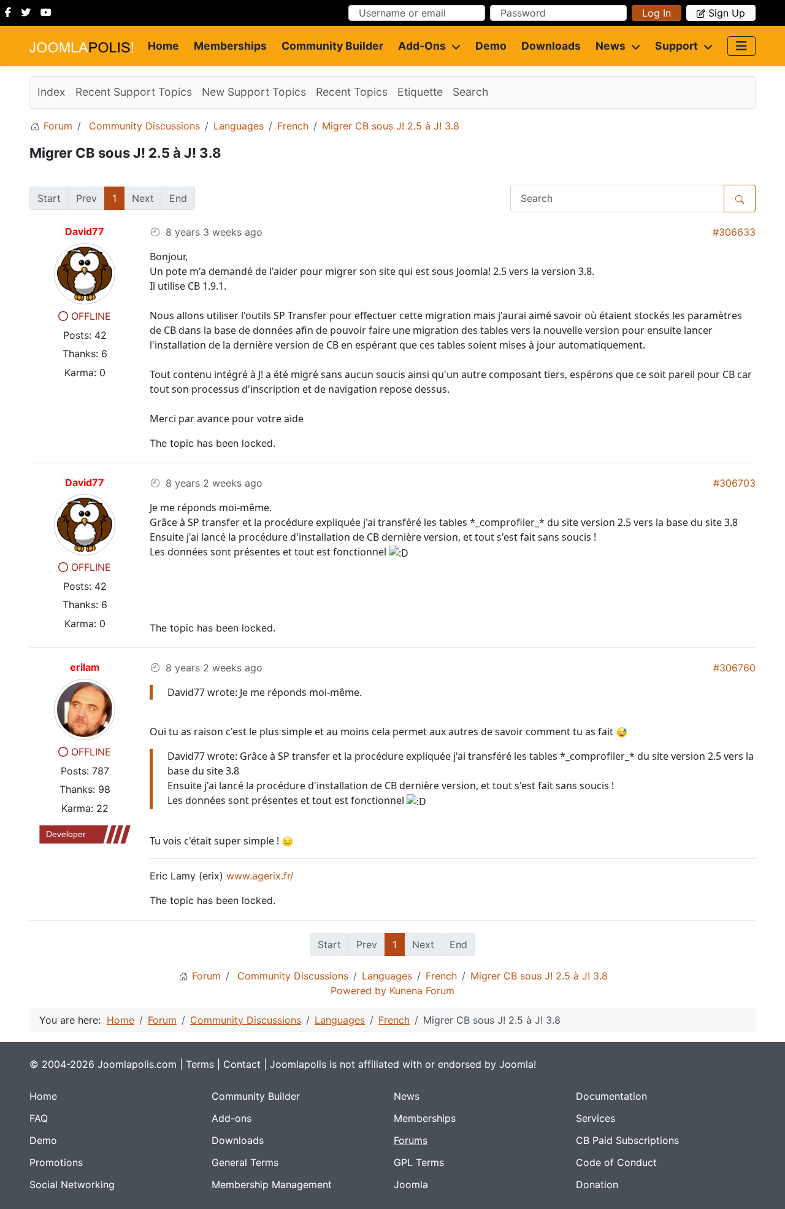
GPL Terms (419, 1162)
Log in (656, 13)
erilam (85, 667)
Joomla (411, 1184)
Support (676, 45)
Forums (410, 1140)
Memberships (230, 45)
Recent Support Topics (133, 91)
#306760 (734, 668)
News (610, 45)
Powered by (358, 990)
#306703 (734, 483)
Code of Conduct (616, 1162)
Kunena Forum (421, 990)
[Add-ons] (453, 46)
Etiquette (420, 91)
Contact (242, 1064)
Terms (200, 1064)
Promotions (56, 1162)
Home (163, 45)
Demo (491, 45)
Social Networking (72, 1184)
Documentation (611, 1096)
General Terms (245, 1162)
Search (470, 91)
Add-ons (422, 45)
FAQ (38, 1118)
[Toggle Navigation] (741, 46)
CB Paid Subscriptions (627, 1140)
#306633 (734, 232)
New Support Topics (254, 91)
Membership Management (272, 1184)
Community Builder (332, 45)
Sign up (726, 13)
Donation (597, 1184)
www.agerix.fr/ (260, 876)
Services (595, 1118)
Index (51, 91)
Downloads (551, 45)
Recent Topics (352, 91)
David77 (84, 231)
